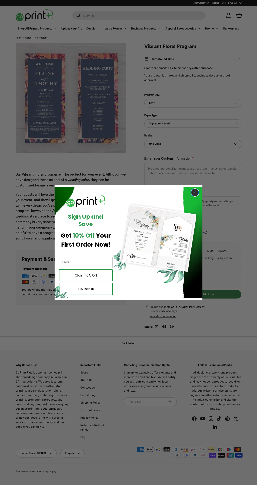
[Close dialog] (195, 192)
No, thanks (86, 289)
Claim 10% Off (86, 275)
